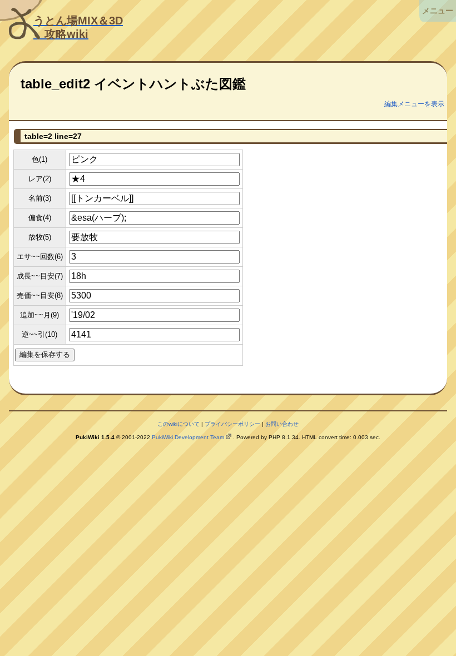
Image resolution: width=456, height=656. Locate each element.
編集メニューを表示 (414, 104)
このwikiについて (178, 424)
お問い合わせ (282, 424)
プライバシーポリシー (232, 424)
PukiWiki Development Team (188, 437)
